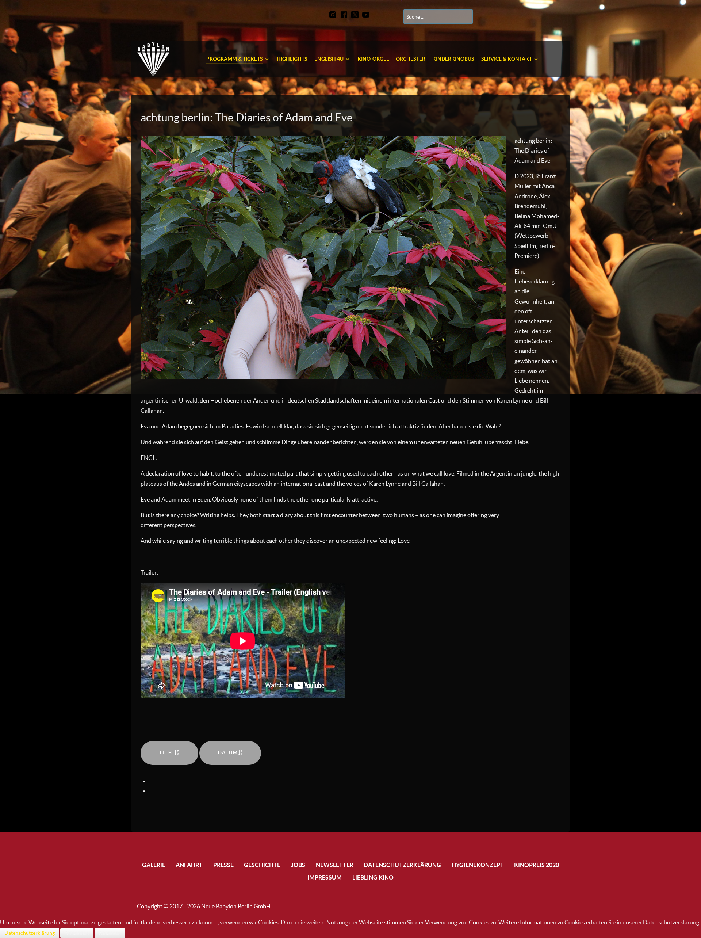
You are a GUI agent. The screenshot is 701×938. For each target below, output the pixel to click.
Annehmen (77, 933)
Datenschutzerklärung (29, 933)
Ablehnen (110, 933)
